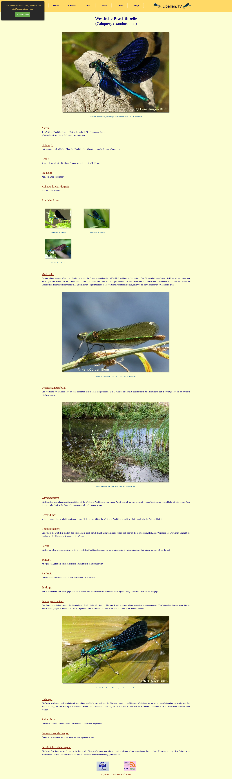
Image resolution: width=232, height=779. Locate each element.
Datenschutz (116, 774)
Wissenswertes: (50, 497)
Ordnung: (47, 145)
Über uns (127, 774)
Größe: (46, 158)
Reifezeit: (47, 573)
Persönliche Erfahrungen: (56, 747)
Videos (120, 5)
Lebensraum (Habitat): (54, 387)
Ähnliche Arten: (51, 200)
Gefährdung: (49, 515)
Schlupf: (46, 559)
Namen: (46, 128)
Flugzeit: (47, 172)
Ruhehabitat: (49, 719)
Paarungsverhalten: (53, 601)
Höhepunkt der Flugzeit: (56, 186)
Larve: (45, 545)
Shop (136, 5)
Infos (88, 5)
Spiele (104, 5)
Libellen (72, 5)
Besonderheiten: (51, 528)
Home (56, 5)
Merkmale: (48, 274)
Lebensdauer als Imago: (55, 733)
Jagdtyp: (46, 587)
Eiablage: (47, 699)
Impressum (105, 774)
